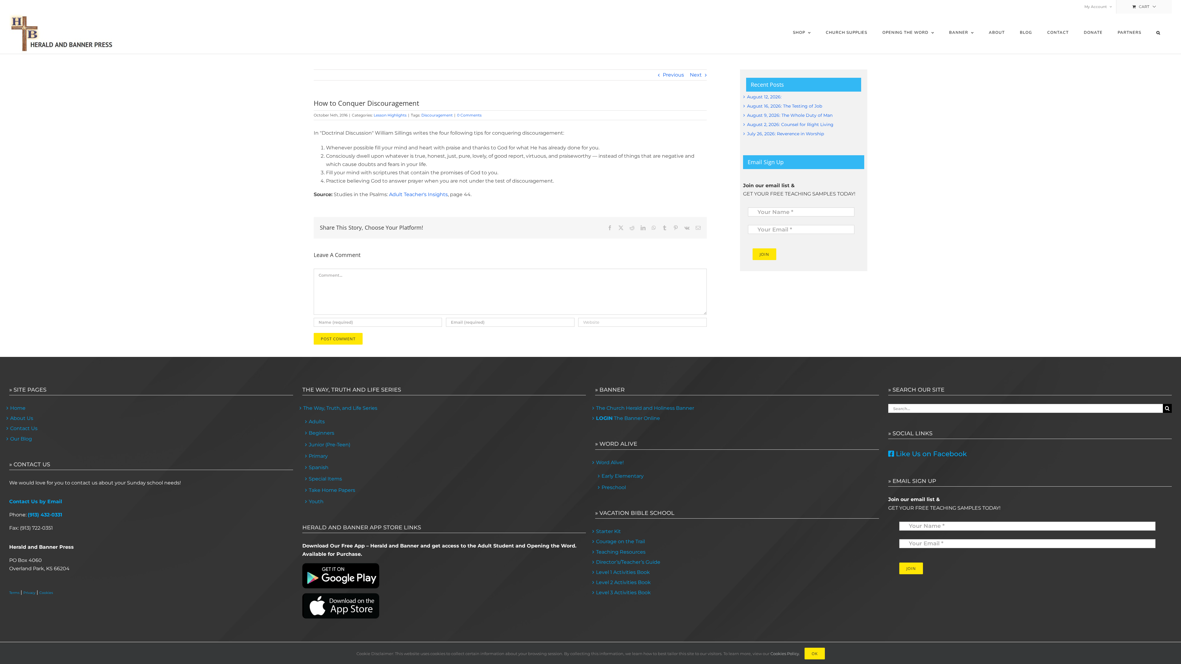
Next (696, 75)
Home (18, 408)
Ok (815, 653)
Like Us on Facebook (930, 454)
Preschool (614, 487)
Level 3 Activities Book (623, 592)
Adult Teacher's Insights (418, 194)
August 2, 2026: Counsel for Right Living (790, 124)
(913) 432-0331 (45, 515)
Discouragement (437, 115)
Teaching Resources (621, 552)
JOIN (764, 254)
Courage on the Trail (620, 541)
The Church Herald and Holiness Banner (645, 408)
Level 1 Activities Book (623, 572)
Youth (316, 501)
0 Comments (469, 115)
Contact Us (24, 428)
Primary (318, 456)
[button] (1158, 32)
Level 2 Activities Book (623, 582)
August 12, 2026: (764, 97)
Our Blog (21, 439)
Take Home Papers (332, 490)
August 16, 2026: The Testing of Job (784, 106)
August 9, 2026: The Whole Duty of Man (790, 115)
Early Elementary (623, 476)
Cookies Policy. (785, 653)
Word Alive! (610, 462)
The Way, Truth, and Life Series (340, 408)
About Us (21, 418)
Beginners (321, 433)
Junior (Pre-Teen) (329, 445)
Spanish (318, 467)
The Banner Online (628, 418)
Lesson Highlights (390, 115)
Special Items (325, 479)
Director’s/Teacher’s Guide (628, 562)
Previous (673, 75)
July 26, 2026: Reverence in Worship (785, 133)
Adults (317, 422)
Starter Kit (608, 531)
